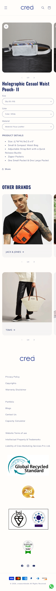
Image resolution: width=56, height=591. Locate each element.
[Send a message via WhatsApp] (51, 586)
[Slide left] (22, 78)
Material (6, 121)
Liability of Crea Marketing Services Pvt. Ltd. (27, 446)
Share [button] (8, 169)
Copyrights (10, 383)
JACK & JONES (13, 251)
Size (4, 96)
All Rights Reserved (38, 584)
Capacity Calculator (15, 421)
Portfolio (9, 401)
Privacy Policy (12, 376)
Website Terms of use (16, 433)
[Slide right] (34, 78)
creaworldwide (23, 584)
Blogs (8, 408)
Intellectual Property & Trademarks (22, 439)
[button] (6, 8)
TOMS (9, 329)
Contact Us (10, 414)
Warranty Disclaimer (15, 389)
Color (4, 108)
